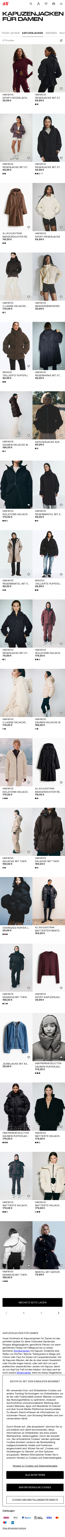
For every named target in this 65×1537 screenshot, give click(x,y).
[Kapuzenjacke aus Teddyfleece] (48, 415)
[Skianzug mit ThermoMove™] (16, 1245)
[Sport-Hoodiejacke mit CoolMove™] (16, 68)
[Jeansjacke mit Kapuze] (16, 1037)
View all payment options (14, 1528)
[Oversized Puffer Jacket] (16, 901)
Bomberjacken (22, 1350)
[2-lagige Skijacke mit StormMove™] (16, 277)
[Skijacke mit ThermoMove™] (48, 832)
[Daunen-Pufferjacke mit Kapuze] (48, 1037)
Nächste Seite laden (32, 1302)
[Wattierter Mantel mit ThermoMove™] (48, 901)
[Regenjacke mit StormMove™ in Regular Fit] (48, 68)
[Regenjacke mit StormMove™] (48, 138)
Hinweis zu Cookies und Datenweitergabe (35, 1466)
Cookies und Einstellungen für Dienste (35, 1500)
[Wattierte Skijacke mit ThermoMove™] (48, 1106)
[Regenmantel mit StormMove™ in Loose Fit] (48, 485)
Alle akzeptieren (35, 1475)
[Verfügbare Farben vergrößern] (37, 104)
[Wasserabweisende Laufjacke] (48, 277)
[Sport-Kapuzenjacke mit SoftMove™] (48, 968)
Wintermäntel (24, 1372)
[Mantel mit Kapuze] (48, 1245)
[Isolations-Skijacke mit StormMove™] (16, 485)
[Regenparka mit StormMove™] (48, 346)
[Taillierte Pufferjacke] (16, 346)
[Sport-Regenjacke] (48, 207)
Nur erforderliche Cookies (35, 1487)
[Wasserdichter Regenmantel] (16, 207)
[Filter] (60, 40)
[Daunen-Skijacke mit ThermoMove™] (16, 415)
